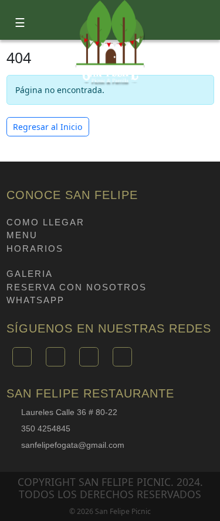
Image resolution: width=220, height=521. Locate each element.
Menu (22, 235)
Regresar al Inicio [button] (47, 126)
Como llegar (45, 222)
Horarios (34, 248)
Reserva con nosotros (76, 287)
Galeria (29, 274)
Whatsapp (35, 300)
